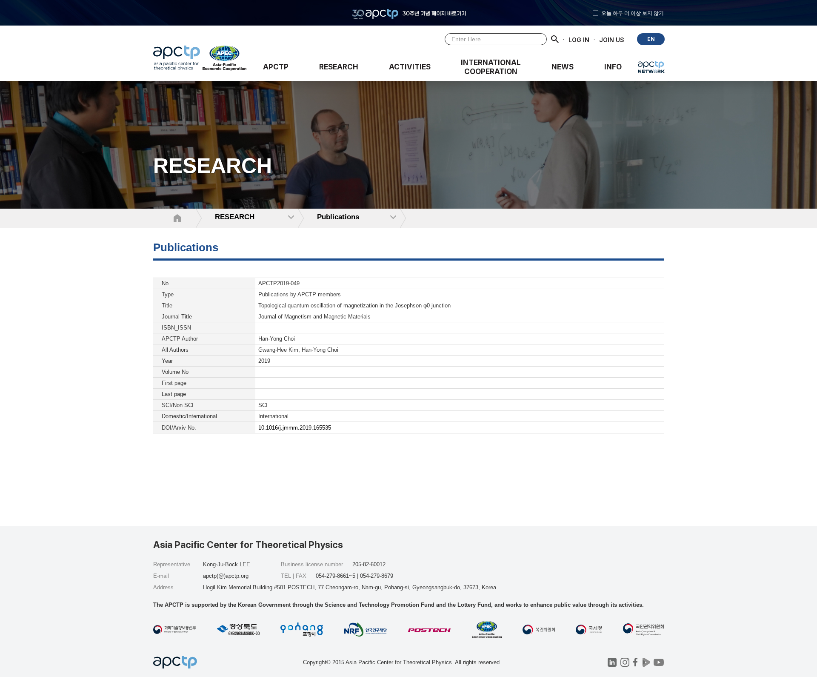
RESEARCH (338, 67)
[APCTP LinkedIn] (612, 662)
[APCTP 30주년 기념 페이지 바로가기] (408, 13)
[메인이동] (176, 60)
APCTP (276, 67)
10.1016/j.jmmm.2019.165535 (294, 428)
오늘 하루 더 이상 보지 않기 (632, 13)
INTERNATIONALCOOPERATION (491, 67)
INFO (613, 67)
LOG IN (578, 39)
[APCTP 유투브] (658, 662)
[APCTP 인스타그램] (625, 662)
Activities (410, 67)
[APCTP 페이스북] (635, 662)
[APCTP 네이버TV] (646, 662)
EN (651, 39)
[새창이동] (225, 60)
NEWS (562, 67)
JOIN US (611, 39)
